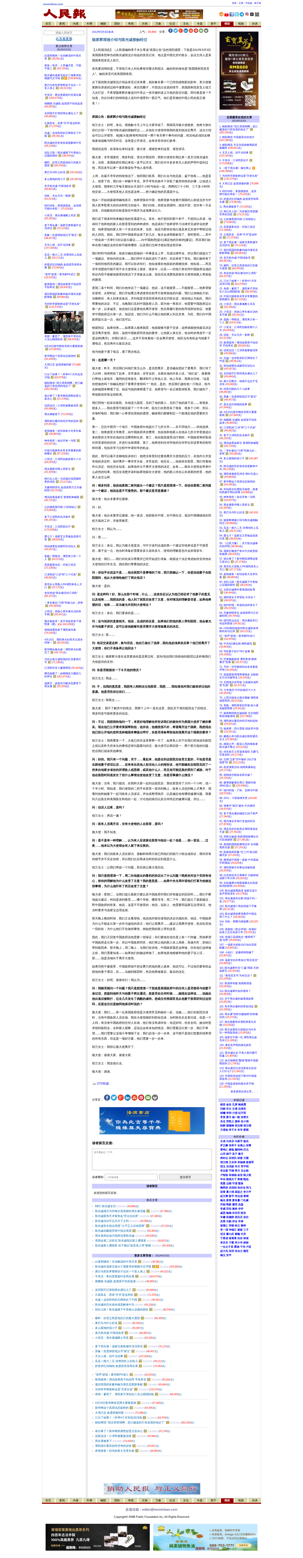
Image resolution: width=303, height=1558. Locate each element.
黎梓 (243, 1225)
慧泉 (240, 1183)
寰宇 (213, 23)
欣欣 (240, 1238)
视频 (241, 23)
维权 (227, 23)
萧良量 (236, 1200)
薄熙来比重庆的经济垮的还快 (127, 1445)
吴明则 (233, 1187)
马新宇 (239, 1141)
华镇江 (233, 1229)
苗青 (222, 1191)
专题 (200, 23)
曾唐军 (250, 1162)
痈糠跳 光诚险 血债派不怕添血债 (126, 1281)
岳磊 (240, 1204)
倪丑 (222, 1234)
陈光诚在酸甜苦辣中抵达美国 (127, 1230)
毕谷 (222, 1179)
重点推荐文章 (64, 46)
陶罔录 (224, 1187)
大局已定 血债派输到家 (121, 1412)
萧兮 (228, 1117)
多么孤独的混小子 (119, 1327)
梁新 (240, 1229)
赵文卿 (224, 1196)
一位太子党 (226, 1246)
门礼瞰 (245, 1200)
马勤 (228, 1221)
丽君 (222, 1104)
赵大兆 (224, 1251)
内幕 (76, 23)
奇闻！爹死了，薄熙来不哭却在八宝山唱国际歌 (138, 1394)
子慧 (231, 1242)
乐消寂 (230, 1166)
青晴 (246, 1196)
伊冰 (234, 1221)
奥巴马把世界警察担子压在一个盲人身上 (133, 1271)
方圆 (246, 1158)
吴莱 (222, 1221)
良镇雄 (233, 1175)
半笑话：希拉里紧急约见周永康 (128, 1276)
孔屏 (234, 1104)
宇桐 (231, 1170)
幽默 (103, 23)
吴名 (222, 1121)
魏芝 (246, 1251)
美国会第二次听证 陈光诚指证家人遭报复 (132, 1240)
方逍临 (224, 1129)
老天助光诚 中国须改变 (123, 1332)
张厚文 (245, 1117)
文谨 (234, 1108)
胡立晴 (247, 1125)
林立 (237, 1225)
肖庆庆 (236, 1213)
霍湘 (236, 1246)
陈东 (243, 1213)
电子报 (257, 3)
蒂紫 (240, 1179)
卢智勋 (224, 1175)
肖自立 (239, 1251)
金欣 (228, 1104)
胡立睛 (224, 1162)
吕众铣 (245, 1170)
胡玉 (222, 1166)
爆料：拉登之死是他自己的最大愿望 (130, 1318)
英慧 (222, 1183)
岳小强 (245, 1121)
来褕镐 (241, 1162)
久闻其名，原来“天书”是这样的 (127, 1294)
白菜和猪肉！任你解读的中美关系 (129, 1261)
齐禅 (240, 1221)
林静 (222, 1125)
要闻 (62, 23)
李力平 (247, 1191)
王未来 (233, 1162)
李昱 (222, 1117)
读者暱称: (98, 1177)
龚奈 (237, 1121)
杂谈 (255, 23)
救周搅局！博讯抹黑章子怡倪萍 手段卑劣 (134, 1379)
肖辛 (240, 1129)
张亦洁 (241, 1187)
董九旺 (230, 1234)
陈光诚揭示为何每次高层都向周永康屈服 (133, 1211)
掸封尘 (224, 1158)
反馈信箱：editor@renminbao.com (151, 1509)
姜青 (228, 1200)
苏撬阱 (230, 1217)
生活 (172, 23)
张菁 (248, 1145)
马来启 (230, 1141)
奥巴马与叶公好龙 (119, 1323)
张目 (246, 1217)
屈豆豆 (239, 1217)
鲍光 (222, 1200)
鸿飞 (248, 1187)
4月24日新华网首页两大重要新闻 (129, 1402)
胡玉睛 (239, 1125)
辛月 (237, 1166)
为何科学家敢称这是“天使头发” (128, 1389)
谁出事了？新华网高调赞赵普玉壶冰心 (132, 1431)
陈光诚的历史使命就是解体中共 (125, 1304)
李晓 (231, 1225)
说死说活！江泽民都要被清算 (127, 1435)
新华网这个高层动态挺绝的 (125, 1407)
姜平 (231, 1196)
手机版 (248, 3)
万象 (158, 23)
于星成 (224, 1238)
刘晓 (222, 1108)
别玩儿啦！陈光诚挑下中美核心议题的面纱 (135, 1309)
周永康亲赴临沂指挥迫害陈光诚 (126, 1235)
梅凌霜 (242, 1104)
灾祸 (144, 23)
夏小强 (230, 1191)
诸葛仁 (224, 1225)
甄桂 (246, 1179)
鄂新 (228, 1204)
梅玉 (222, 1255)
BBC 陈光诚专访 (117, 1206)
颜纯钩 (239, 1149)
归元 (246, 1149)
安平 (228, 1255)
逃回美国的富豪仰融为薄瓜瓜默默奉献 (132, 1384)
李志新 (224, 1170)
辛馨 (222, 1217)
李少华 (239, 1242)
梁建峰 (230, 1125)
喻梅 (228, 1213)
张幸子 (233, 1145)
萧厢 (246, 1129)
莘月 (237, 1170)
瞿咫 (234, 1204)
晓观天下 (231, 1179)
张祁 (231, 1251)
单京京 (224, 1242)
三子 (246, 1229)
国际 (117, 23)
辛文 (228, 1108)
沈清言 (242, 1108)
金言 (240, 1175)
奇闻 (131, 23)
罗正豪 (224, 1145)
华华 (240, 1208)
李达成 (239, 1196)
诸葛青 (233, 1238)
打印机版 (102, 1083)
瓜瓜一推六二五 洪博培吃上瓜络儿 (130, 1361)
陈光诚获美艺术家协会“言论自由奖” (128, 1216)
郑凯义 (230, 1121)
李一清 (224, 1229)
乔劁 (222, 1204)
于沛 (242, 1246)
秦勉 (231, 1149)
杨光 (246, 1141)
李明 (228, 1113)
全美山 (241, 1145)
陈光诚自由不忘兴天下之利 (123, 1220)
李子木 (233, 1129)
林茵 (240, 1158)
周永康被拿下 (115, 1440)
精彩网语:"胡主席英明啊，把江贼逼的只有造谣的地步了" (144, 1422)
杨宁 (228, 1153)
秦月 (240, 1153)
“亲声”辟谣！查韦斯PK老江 (125, 1374)
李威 (222, 1208)
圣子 (234, 1153)
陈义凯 (247, 1175)
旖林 (234, 1208)
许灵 (243, 1234)
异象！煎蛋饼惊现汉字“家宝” (126, 1351)
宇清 (234, 1183)
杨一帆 (236, 1117)
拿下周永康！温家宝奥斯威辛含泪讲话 (132, 1346)
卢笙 (248, 1246)
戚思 (222, 1213)
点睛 (228, 1183)
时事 (89, 23)
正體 (241, 3)
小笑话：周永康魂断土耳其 (125, 1337)
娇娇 (246, 1242)
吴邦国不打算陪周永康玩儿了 (126, 1289)
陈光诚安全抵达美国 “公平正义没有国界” (134, 1225)
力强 (234, 1113)
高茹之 (239, 1191)
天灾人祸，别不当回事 (123, 1356)
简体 (234, 3)
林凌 (246, 1238)
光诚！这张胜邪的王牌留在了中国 (129, 1299)
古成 (222, 1141)
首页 (48, 23)
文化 (186, 23)
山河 (222, 1153)
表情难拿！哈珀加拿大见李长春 (128, 1450)
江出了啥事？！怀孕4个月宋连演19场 (132, 1417)
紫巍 (237, 1234)
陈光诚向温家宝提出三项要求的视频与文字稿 (138, 1266)
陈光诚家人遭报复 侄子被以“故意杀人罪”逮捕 (134, 1245)
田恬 (228, 1208)
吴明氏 (233, 1158)
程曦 (222, 1113)
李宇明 (245, 1166)
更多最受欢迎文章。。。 (245, 1091)
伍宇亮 (242, 1113)
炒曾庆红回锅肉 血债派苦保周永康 (130, 1365)
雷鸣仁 (224, 1149)
